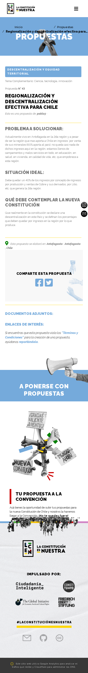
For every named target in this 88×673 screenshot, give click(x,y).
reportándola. (28, 342)
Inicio (19, 27)
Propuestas (65, 27)
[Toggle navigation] (76, 8)
